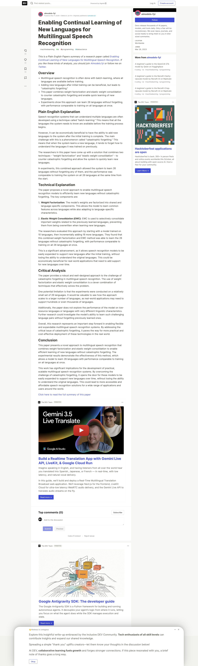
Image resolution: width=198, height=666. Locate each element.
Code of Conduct (74, 536)
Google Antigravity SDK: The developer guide (77, 601)
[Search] (31, 3)
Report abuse (89, 536)
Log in (152, 3)
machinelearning (46, 49)
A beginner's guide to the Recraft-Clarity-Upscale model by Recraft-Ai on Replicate (153, 79)
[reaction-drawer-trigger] (25, 51)
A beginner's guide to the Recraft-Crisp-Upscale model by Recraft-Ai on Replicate (153, 91)
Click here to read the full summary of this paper (64, 394)
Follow (155, 20)
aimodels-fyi (49, 13)
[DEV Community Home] (25, 3)
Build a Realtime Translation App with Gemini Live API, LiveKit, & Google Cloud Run (79, 460)
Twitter (42, 66)
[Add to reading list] (25, 70)
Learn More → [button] (143, 170)
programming (67, 49)
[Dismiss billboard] (178, 629)
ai (57, 49)
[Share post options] (25, 86)
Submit (48, 529)
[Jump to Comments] (25, 60)
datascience (81, 49)
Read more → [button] (46, 497)
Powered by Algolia (98, 3)
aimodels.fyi (92, 16)
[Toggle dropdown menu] (122, 402)
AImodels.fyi (97, 63)
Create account (166, 3)
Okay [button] (33, 661)
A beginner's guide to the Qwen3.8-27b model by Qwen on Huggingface (152, 67)
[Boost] (25, 77)
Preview (59, 529)
